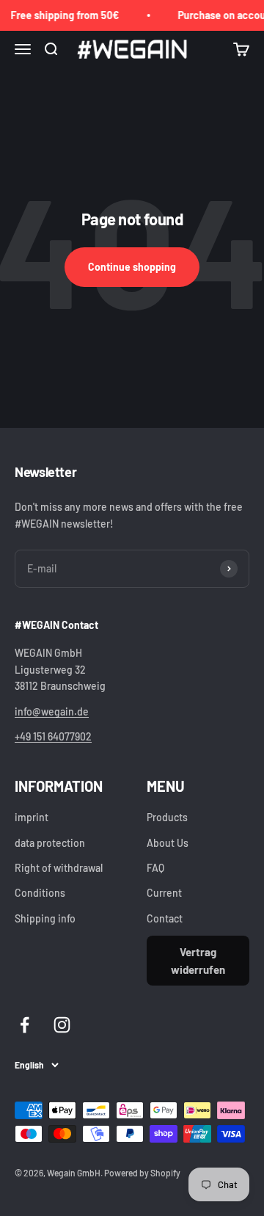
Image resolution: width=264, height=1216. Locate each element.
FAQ (155, 868)
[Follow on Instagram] (62, 1025)
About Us (167, 843)
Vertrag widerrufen (198, 960)
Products (167, 817)
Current (164, 892)
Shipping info (45, 918)
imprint (31, 817)
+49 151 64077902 (53, 736)
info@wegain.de (52, 711)
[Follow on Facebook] (24, 1025)
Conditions (40, 892)
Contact (165, 918)
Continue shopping (132, 267)
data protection (50, 843)
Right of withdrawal (59, 868)
